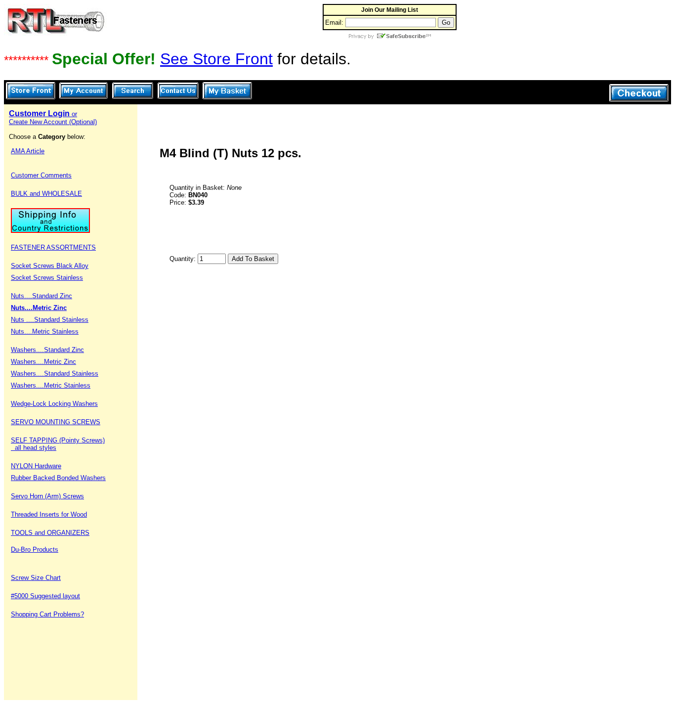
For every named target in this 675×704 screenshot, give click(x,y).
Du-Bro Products (34, 549)
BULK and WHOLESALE (46, 193)
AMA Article (27, 151)
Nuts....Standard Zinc (41, 296)
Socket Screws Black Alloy (49, 265)
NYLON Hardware (36, 466)
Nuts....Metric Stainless (45, 331)
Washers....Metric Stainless (50, 385)
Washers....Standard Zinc (47, 349)
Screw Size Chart (36, 577)
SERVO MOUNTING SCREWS (55, 422)
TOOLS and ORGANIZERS (50, 532)
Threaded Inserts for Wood (49, 514)
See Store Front (216, 59)
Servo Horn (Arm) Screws (47, 496)
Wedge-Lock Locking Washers (54, 403)
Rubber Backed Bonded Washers (58, 478)
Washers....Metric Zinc (43, 361)
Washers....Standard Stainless (54, 373)
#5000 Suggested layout (45, 596)
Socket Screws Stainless (47, 277)
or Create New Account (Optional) (53, 118)
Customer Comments (41, 175)
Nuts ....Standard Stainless (49, 319)
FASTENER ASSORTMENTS (53, 247)
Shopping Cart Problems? (47, 614)
